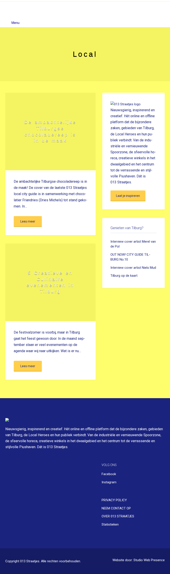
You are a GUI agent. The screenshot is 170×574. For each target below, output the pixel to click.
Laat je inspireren (128, 196)
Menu (15, 23)
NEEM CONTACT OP (116, 508)
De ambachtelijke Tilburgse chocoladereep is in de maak (50, 131)
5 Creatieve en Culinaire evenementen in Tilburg (50, 282)
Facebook (109, 474)
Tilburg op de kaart (123, 276)
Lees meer (27, 221)
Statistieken (110, 524)
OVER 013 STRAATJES (118, 516)
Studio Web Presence (149, 560)
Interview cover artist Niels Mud (133, 268)
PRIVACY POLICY (114, 500)
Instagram (109, 482)
